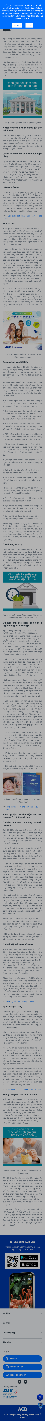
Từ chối (29, 25)
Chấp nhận (17, 25)
